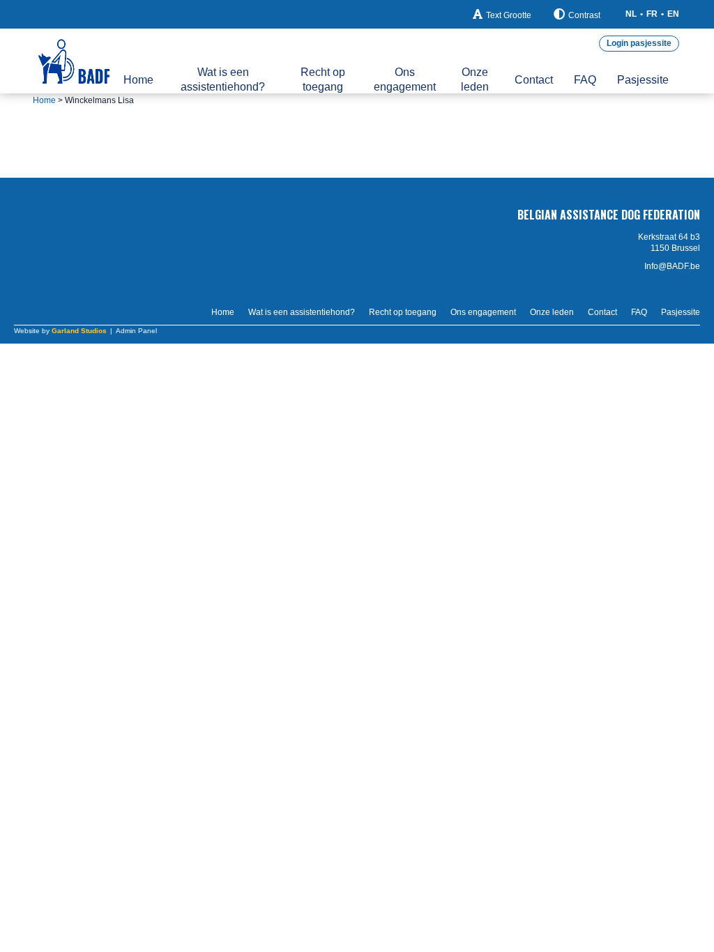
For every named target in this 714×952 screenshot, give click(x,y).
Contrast (584, 15)
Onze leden (475, 79)
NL (631, 14)
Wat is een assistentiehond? (223, 79)
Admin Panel (136, 331)
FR (652, 14)
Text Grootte (508, 15)
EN (673, 14)
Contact (534, 80)
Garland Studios (79, 331)
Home (138, 80)
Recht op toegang (323, 79)
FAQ (585, 80)
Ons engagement (405, 79)
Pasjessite (643, 80)
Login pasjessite (639, 43)
